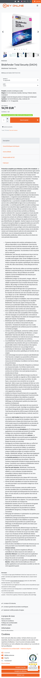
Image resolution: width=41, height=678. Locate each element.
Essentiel (7, 652)
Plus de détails (5, 663)
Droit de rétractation (7, 630)
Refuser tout (20, 675)
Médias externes (9, 655)
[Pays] (21, 1)
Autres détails (7, 151)
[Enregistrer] (18, 1)
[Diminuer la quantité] (7, 121)
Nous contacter (6, 619)
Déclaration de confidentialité (11, 648)
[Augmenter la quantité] (7, 118)
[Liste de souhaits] (30, 1)
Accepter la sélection (20, 671)
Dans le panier (24, 120)
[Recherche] (27, 1)
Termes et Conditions (7, 621)
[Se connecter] (15, 1)
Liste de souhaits (7, 127)
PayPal (6, 658)
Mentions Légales (6, 625)
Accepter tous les (20, 667)
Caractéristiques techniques (11, 146)
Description (6, 140)
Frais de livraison (13, 130)
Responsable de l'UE (9, 157)
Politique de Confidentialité (9, 623)
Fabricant (6, 163)
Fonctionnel (7, 660)
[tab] (20, 140)
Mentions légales (26, 648)
